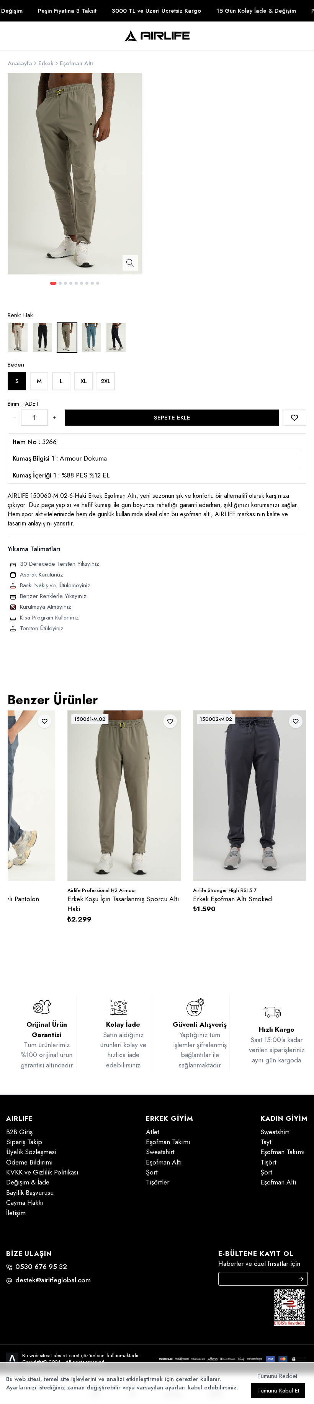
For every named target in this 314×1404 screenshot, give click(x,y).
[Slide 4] (70, 283)
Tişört (268, 1162)
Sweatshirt (160, 1152)
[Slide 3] (65, 283)
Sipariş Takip (24, 1142)
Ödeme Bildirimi (29, 1162)
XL (83, 381)
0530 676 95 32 (41, 1267)
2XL (106, 381)
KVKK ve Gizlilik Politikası (42, 1172)
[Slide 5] (76, 283)
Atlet (152, 1132)
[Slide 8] (92, 283)
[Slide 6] (81, 283)
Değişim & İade (27, 1182)
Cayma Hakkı (24, 1202)
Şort (152, 1172)
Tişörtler (157, 1182)
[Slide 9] (97, 283)
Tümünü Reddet (277, 1376)
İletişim (16, 1213)
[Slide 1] (53, 283)
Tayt (265, 1142)
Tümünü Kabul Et (278, 1390)
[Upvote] (14, 418)
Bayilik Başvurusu (30, 1193)
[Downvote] (54, 418)
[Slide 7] (86, 283)
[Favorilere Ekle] (294, 418)
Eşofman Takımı (168, 1142)
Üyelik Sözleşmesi (31, 1152)
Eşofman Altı (164, 1162)
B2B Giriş (19, 1132)
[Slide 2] (60, 283)
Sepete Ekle (172, 417)
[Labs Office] (12, 1359)
